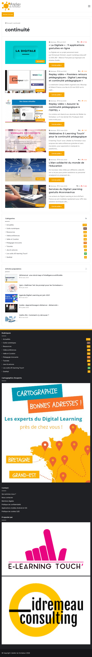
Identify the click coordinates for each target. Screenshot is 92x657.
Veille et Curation (13, 239)
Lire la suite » (57, 65)
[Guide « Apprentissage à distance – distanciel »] (11, 308)
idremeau (53, 42)
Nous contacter (7, 497)
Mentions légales (8, 501)
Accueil (9, 23)
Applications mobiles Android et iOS (14, 508)
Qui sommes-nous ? (9, 494)
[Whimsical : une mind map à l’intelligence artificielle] (11, 278)
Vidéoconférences (13, 236)
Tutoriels (10, 246)
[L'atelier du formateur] (11, 6)
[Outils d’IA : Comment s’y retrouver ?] (11, 318)
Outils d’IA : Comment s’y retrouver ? (34, 315)
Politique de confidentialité (11, 504)
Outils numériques (13, 228)
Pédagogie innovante (14, 243)
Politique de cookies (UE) (11, 511)
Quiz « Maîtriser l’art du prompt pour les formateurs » (41, 285)
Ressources (11, 232)
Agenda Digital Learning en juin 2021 (34, 295)
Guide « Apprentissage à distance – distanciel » (38, 305)
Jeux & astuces (12, 250)
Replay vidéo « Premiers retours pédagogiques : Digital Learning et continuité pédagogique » (68, 77)
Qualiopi (9, 257)
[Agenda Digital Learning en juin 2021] (11, 298)
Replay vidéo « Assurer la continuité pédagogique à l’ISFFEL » (64, 107)
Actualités (10, 225)
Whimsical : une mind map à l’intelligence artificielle (40, 275)
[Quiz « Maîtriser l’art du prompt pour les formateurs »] (11, 288)
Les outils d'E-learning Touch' (17, 253)
